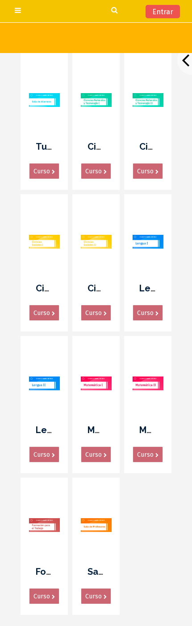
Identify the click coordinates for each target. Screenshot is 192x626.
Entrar (162, 12)
